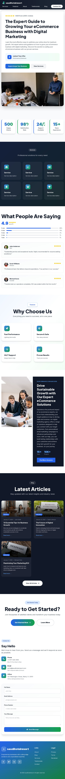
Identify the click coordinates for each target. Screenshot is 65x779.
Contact (37, 764)
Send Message (33, 729)
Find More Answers (46, 460)
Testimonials (36, 6)
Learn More (45, 622)
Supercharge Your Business (17, 66)
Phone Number (8, 705)
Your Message (8, 714)
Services (5, 6)
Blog (45, 6)
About (25, 6)
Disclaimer (54, 758)
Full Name (7, 687)
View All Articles (31, 583)
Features (15, 6)
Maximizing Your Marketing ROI (16, 563)
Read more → (7, 535)
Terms (53, 755)
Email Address (8, 696)
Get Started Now (21, 622)
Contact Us (57, 6)
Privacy (53, 752)
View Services (38, 66)
